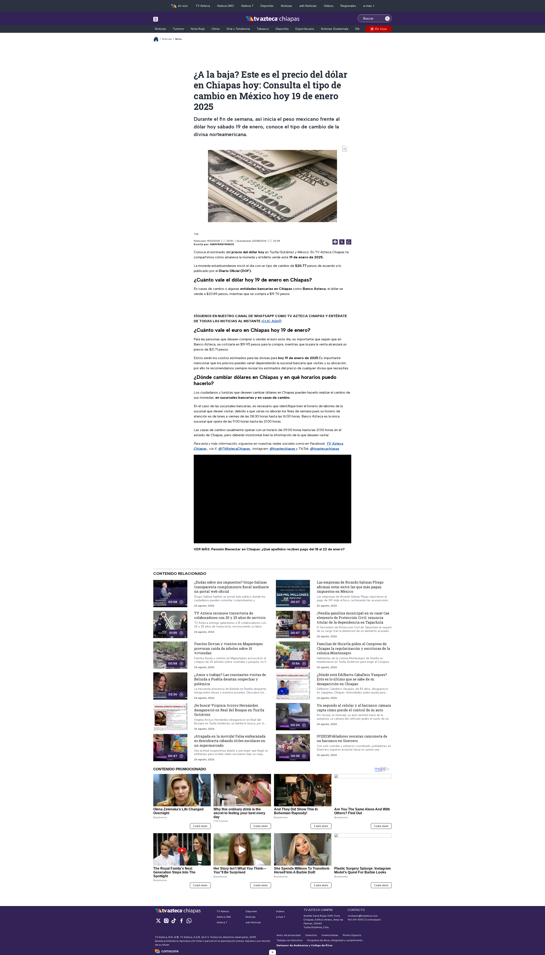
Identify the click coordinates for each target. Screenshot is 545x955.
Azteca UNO (225, 6)
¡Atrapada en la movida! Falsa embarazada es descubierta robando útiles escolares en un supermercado (229, 741)
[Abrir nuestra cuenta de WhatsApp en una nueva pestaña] (189, 920)
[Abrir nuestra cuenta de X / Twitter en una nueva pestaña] (158, 920)
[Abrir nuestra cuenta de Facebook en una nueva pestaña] (181, 920)
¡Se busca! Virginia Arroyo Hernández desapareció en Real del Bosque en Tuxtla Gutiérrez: (229, 710)
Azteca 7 (247, 6)
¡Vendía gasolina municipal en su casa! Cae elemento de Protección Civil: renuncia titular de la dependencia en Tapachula (353, 617)
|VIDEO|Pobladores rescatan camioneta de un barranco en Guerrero (352, 738)
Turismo (178, 29)
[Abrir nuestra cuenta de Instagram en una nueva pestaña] (166, 920)
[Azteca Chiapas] (272, 18)
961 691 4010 (355, 919)
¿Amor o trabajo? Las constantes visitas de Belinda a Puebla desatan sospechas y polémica (230, 679)
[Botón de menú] (155, 19)
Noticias (286, 6)
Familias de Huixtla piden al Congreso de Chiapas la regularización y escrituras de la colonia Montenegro (353, 648)
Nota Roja (198, 29)
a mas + (368, 6)
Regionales (348, 6)
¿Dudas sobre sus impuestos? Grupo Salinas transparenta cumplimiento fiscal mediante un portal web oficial (231, 587)
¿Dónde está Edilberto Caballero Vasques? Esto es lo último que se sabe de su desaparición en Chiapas (352, 679)
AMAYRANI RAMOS (222, 244)
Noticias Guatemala (334, 29)
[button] (272, 952)
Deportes (267, 6)
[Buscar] (387, 18)
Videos (328, 6)
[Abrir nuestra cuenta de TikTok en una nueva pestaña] (173, 920)
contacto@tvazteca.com (363, 915)
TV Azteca (203, 6)
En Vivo (381, 29)
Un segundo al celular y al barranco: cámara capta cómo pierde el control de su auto (354, 707)
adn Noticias (308, 6)
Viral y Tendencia (238, 29)
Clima (215, 29)
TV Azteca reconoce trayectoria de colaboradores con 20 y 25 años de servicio (229, 615)
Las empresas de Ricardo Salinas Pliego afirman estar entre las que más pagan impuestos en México (350, 587)
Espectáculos (304, 29)
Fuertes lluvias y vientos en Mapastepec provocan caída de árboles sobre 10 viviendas (228, 648)
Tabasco (263, 29)
